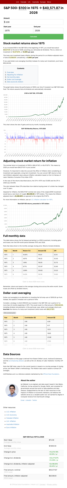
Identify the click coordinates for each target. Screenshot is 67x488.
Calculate (33, 36)
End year (37, 27)
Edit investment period (9, 313)
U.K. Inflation (11, 421)
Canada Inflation (12, 418)
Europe (43, 2)
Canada (23, 2)
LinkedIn (28, 400)
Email (22, 400)
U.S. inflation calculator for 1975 (41, 199)
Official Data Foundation (51, 374)
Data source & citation (15, 82)
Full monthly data (13, 77)
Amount (7, 18)
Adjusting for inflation (15, 75)
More (49, 2)
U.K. (29, 2)
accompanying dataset (16, 361)
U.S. (17, 2)
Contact (43, 484)
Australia (35, 2)
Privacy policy (52, 484)
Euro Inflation (11, 427)
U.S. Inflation (11, 412)
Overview (10, 72)
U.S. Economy (11, 415)
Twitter (34, 400)
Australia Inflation (12, 424)
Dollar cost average (14, 79)
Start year (7, 27)
